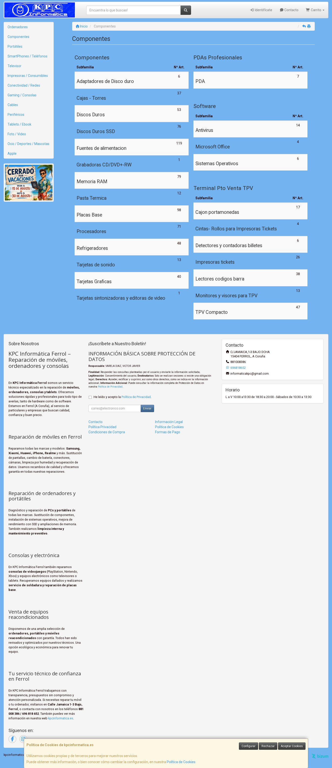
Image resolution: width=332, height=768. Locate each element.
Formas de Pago (167, 432)
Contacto (291, 10)
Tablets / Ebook (19, 124)
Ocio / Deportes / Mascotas (28, 144)
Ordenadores (18, 27)
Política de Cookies (181, 762)
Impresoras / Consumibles (28, 76)
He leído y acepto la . (122, 397)
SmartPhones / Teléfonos (27, 56)
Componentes (18, 37)
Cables (13, 105)
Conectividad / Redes (24, 85)
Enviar (147, 408)
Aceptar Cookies (292, 746)
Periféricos (16, 115)
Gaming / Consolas (22, 95)
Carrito (316, 10)
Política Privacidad (102, 427)
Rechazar (268, 746)
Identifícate (263, 10)
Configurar (248, 746)
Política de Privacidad (110, 386)
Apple (12, 153)
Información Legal (169, 422)
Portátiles (15, 46)
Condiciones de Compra (106, 432)
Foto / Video (17, 134)
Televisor (14, 66)
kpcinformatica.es (60, 718)
